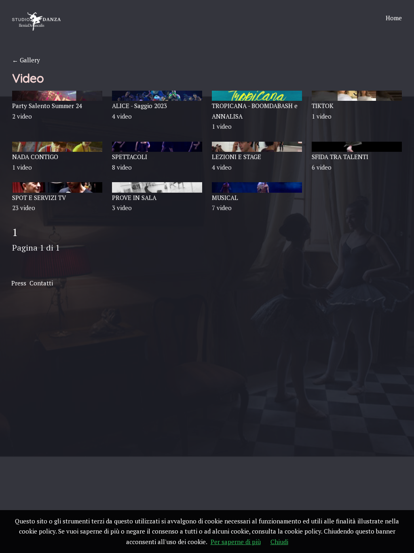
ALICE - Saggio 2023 (139, 106)
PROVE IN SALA (134, 198)
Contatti (41, 283)
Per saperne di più (236, 542)
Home (394, 18)
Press (18, 283)
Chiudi (279, 542)
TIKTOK (323, 106)
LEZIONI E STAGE (236, 157)
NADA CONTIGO (35, 157)
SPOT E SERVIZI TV (39, 198)
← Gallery (26, 60)
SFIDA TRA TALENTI (340, 157)
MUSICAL (225, 198)
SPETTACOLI (129, 157)
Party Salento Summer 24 (47, 106)
